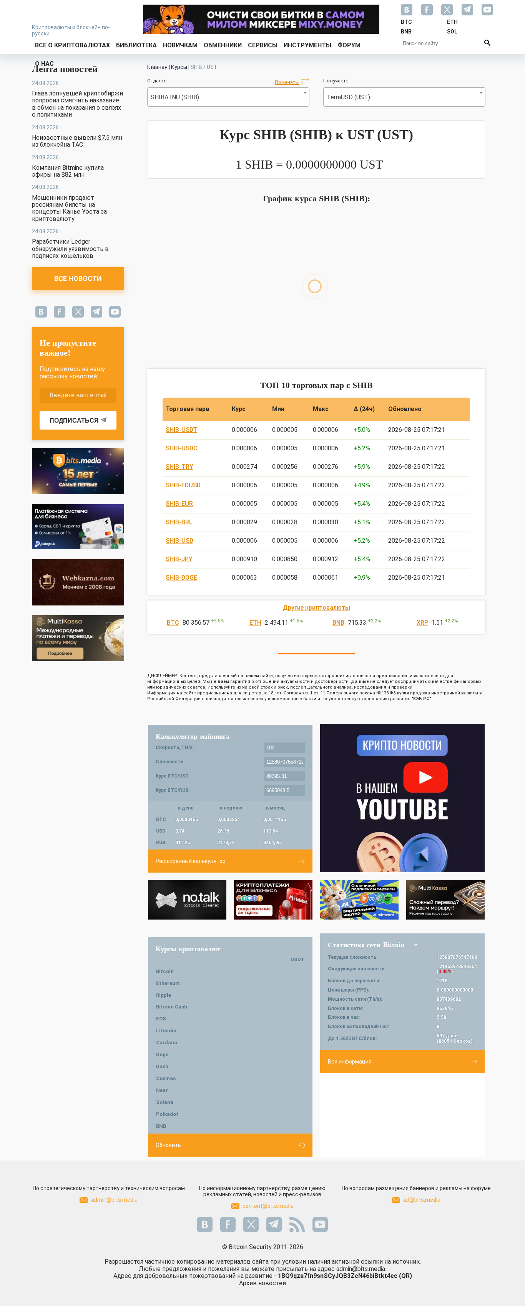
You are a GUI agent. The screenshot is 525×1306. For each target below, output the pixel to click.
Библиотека (136, 45)
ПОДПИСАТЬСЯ (74, 420)
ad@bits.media (421, 1200)
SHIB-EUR (179, 503)
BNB (338, 622)
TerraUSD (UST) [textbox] (348, 97)
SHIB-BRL (179, 522)
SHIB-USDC (182, 448)
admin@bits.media (114, 1200)
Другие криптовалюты (316, 607)
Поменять (287, 82)
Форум (349, 45)
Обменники (223, 45)
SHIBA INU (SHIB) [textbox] (175, 97)
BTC (173, 622)
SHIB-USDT (181, 429)
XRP (422, 622)
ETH (255, 622)
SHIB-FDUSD (183, 485)
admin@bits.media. (361, 1269)
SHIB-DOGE (181, 577)
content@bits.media (268, 1206)
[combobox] (228, 97)
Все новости (78, 278)
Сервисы (262, 45)
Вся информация (350, 1062)
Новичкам (180, 45)
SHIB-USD (179, 540)
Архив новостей (262, 1283)
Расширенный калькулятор (191, 861)
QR (405, 1275)
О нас (44, 63)
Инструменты (307, 45)
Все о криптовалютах (72, 45)
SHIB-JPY (179, 559)
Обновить (168, 1145)
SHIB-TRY (179, 466)
